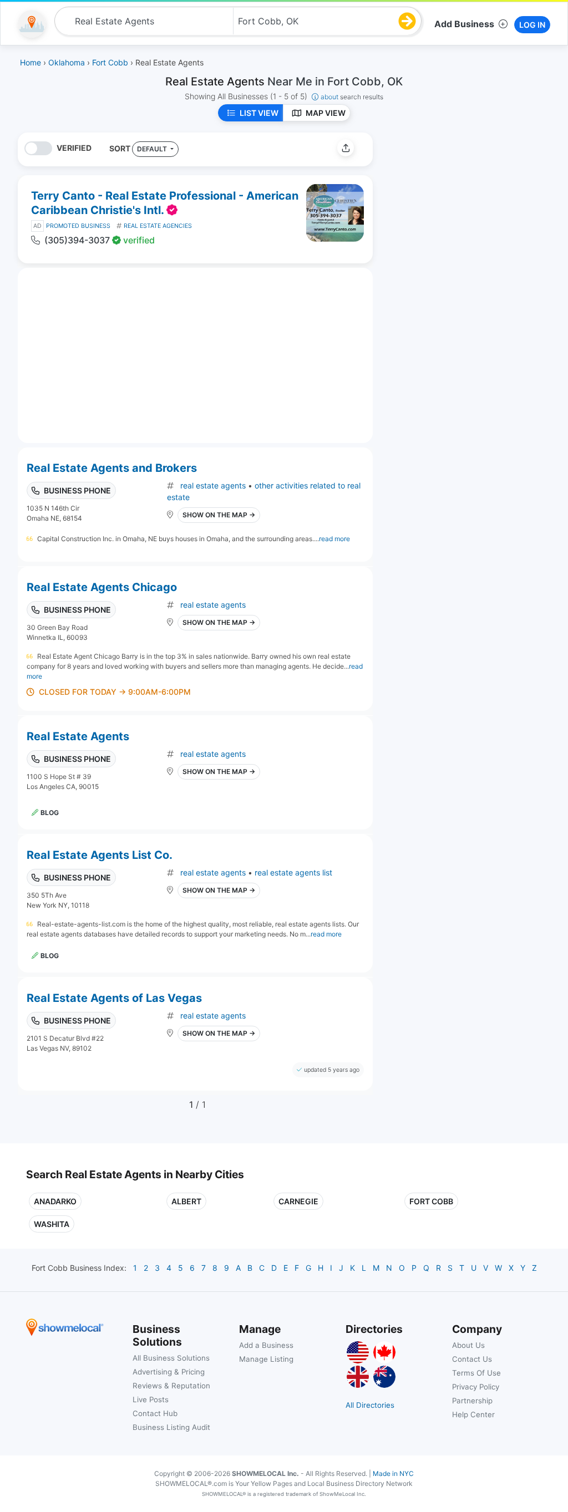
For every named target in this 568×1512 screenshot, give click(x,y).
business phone (77, 490)
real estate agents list (293, 872)
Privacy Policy (475, 1386)
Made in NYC (393, 1473)
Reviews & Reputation (171, 1385)
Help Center (473, 1414)
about (352, 97)
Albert (186, 1201)
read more (334, 538)
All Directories (370, 1405)
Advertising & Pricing (169, 1371)
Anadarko (55, 1201)
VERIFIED (74, 147)
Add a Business (266, 1345)
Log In (532, 24)
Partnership (472, 1400)
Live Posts (151, 1399)
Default (153, 149)
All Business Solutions (171, 1357)
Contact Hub (155, 1413)
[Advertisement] (474, 210)
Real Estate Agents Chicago (102, 587)
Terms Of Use (476, 1372)
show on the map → (218, 515)
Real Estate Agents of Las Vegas (114, 998)
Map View (326, 113)
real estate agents (213, 485)
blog (49, 812)
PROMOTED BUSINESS (78, 226)
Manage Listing (266, 1359)
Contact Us (472, 1359)
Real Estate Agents (78, 736)
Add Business (464, 23)
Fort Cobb (431, 1201)
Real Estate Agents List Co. (100, 855)
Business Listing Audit (171, 1427)
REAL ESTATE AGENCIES (158, 226)
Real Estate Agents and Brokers (112, 468)
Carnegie (298, 1201)
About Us (468, 1345)
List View (259, 113)
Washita (51, 1224)
